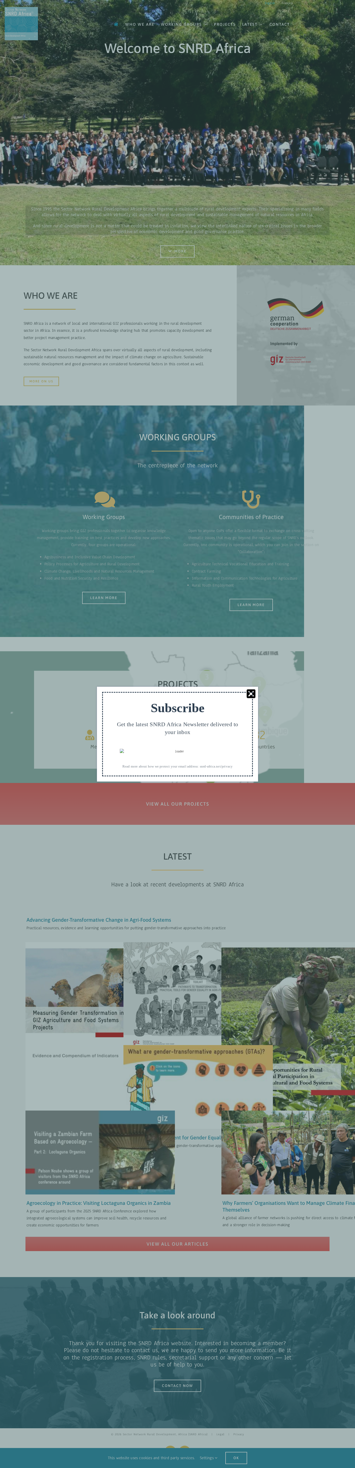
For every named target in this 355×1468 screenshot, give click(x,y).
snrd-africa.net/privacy (216, 766)
